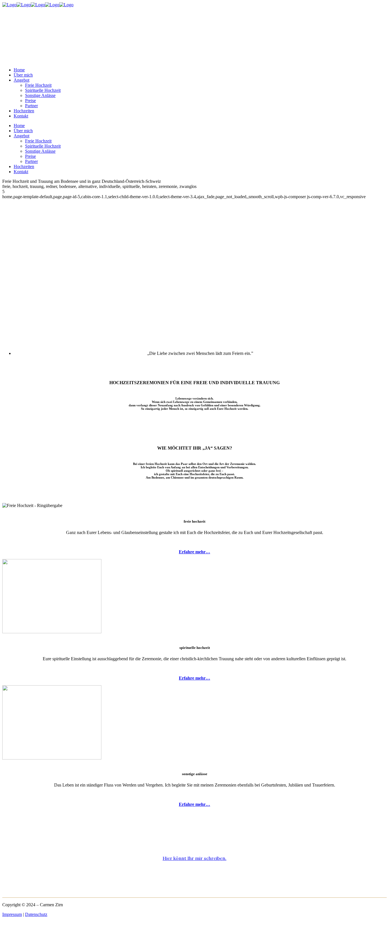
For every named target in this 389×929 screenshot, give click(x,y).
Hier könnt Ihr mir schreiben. (194, 858)
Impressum (12, 914)
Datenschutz (36, 914)
